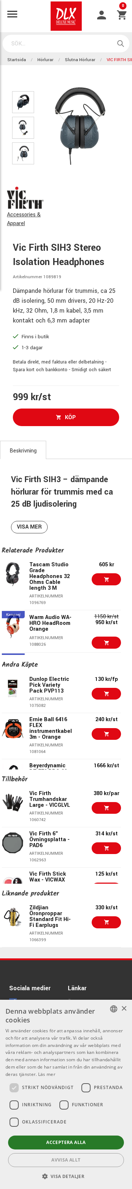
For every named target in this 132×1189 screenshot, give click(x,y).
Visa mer (29, 527)
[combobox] (113, 1009)
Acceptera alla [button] (66, 1142)
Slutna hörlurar (80, 59)
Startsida (16, 59)
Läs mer (46, 1074)
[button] (66, 1176)
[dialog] (66, 1094)
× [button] (123, 1008)
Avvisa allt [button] (65, 1160)
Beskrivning (23, 451)
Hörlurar (45, 59)
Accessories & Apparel (24, 219)
